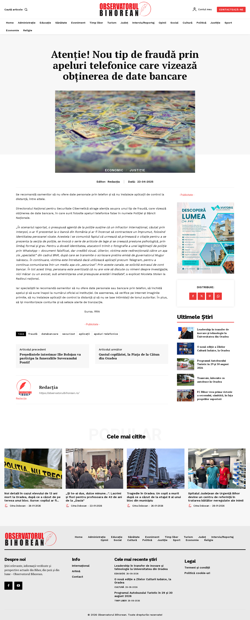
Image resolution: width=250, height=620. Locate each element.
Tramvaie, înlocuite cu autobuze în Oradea (211, 379)
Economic (114, 170)
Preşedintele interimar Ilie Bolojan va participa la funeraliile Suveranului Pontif (50, 358)
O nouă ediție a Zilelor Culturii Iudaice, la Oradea (213, 348)
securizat (68, 333)
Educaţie (119, 573)
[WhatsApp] (218, 296)
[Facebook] (193, 296)
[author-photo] (6, 506)
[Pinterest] (209, 296)
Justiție (137, 170)
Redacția (114, 181)
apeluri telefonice (106, 333)
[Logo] (125, 9)
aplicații (84, 333)
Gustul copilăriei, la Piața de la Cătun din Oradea (129, 356)
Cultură (119, 587)
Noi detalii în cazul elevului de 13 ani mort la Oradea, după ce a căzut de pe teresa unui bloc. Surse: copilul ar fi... (32, 497)
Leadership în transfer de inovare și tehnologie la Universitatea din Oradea (213, 333)
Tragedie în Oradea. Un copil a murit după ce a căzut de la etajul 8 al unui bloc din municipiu (154, 497)
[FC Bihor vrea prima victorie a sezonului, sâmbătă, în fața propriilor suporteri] (185, 395)
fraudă (32, 333)
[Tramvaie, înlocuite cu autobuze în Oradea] (185, 380)
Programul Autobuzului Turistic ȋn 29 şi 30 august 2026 (213, 364)
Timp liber (120, 600)
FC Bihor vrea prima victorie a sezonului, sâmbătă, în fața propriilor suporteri (215, 395)
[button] (16, 9)
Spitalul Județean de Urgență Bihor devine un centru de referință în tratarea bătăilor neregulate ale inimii (215, 497)
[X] (201, 296)
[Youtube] (18, 586)
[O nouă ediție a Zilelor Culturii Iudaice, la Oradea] (185, 348)
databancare (49, 333)
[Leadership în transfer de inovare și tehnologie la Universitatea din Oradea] (185, 333)
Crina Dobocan (18, 505)
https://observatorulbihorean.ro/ (59, 393)
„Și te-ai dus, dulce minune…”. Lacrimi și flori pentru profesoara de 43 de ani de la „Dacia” (94, 497)
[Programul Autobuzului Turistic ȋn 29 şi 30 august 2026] (185, 364)
